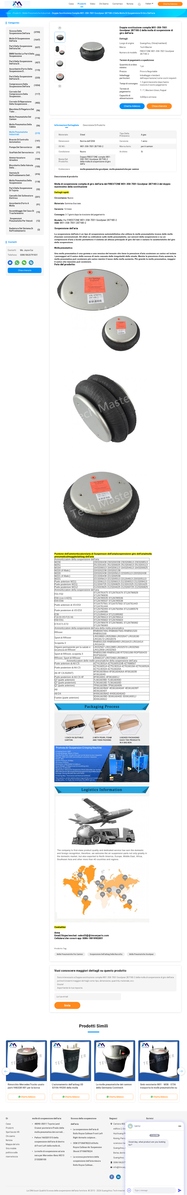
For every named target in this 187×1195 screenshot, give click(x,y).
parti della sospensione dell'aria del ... (24, 47)
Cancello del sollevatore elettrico (24, 197)
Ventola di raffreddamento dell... (24, 174)
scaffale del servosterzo (24, 152)
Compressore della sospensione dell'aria (24, 85)
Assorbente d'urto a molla (24, 204)
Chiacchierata (24, 270)
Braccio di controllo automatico (24, 140)
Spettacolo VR (12, 1132)
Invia (67, 1005)
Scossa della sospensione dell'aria (24, 32)
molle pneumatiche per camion (70, 954)
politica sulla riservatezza (12, 1154)
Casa (8, 1124)
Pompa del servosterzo (24, 147)
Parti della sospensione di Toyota (24, 189)
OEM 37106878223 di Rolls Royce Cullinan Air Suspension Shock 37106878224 (87, 1147)
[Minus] (179, 1126)
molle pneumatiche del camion (24, 118)
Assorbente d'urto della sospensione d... (24, 70)
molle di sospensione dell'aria (24, 39)
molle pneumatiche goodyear (141, 954)
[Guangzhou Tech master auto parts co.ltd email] (10, 262)
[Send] (179, 1190)
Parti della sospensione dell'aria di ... (24, 62)
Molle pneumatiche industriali (24, 133)
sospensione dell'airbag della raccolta (106, 954)
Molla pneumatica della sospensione (24, 181)
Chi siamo (10, 1136)
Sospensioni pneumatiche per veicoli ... (24, 220)
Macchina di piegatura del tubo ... (24, 110)
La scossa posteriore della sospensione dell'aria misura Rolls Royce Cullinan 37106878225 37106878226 (87, 1161)
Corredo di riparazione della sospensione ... (24, 102)
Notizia (9, 1140)
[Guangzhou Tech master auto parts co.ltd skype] (31, 262)
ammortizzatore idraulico (24, 159)
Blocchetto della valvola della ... (24, 166)
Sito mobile (11, 1148)
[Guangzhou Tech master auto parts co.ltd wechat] (24, 262)
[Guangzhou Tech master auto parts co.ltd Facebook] (111, 1177)
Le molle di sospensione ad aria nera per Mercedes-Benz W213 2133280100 (49, 1155)
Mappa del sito (13, 1144)
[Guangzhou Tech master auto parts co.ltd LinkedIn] (118, 1177)
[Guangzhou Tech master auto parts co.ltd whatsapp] (17, 262)
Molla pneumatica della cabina (24, 125)
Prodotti (10, 1128)
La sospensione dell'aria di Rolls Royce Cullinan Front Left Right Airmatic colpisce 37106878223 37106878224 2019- (88, 1134)
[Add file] (129, 1190)
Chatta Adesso (170, 4)
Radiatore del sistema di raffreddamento (24, 229)
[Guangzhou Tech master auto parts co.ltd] (17, 4)
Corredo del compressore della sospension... (24, 94)
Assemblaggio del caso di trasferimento (24, 212)
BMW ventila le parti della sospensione (24, 55)
